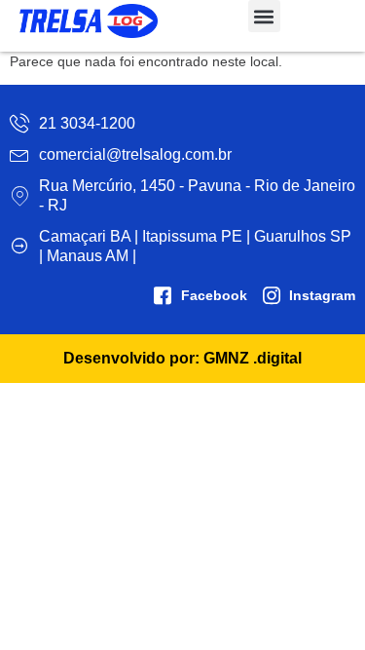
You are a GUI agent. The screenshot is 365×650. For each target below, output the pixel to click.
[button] (264, 16)
